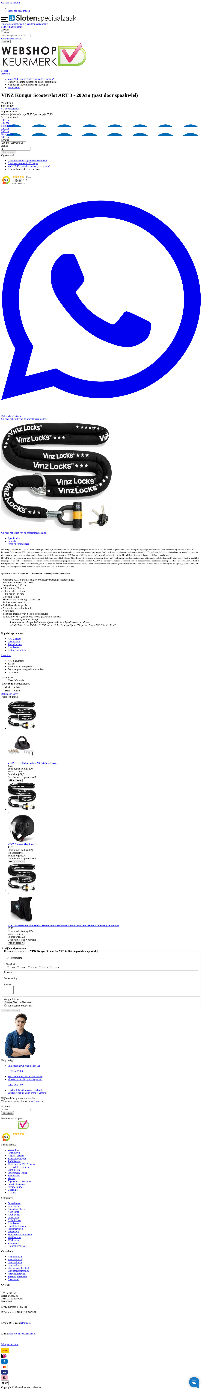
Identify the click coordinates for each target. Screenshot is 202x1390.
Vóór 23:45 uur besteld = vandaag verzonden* (31, 79)
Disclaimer (13, 1189)
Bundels (12, 541)
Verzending (13, 1150)
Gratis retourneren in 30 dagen (23, 163)
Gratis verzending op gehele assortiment (27, 160)
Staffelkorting (14, 1161)
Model (4, 70)
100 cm (5, 120)
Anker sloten (14, 641)
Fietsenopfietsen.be (17, 1276)
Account (5, 73)
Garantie (12, 1192)
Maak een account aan (19, 10)
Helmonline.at (15, 1265)
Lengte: (5, 140)
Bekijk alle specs (9, 694)
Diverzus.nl (13, 1279)
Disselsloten (14, 647)
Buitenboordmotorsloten (20, 1234)
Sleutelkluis (13, 1231)
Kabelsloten (13, 1206)
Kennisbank (14, 1175)
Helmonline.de (15, 1262)
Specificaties (14, 538)
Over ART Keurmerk (18, 1167)
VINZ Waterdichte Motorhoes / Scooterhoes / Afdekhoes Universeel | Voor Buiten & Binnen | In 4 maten (63, 925)
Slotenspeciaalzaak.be (18, 1270)
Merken (11, 1178)
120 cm (8, 124)
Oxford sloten (14, 1220)
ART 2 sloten (14, 638)
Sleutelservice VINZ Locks (21, 1164)
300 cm (5, 137)
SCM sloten (13, 1240)
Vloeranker (13, 1243)
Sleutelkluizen (15, 644)
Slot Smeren (14, 1170)
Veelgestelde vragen (17, 1172)
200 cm (8, 133)
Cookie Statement (16, 1184)
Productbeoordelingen (19, 544)
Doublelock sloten (17, 1226)
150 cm (5, 128)
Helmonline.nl (15, 1256)
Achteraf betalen (16, 1155)
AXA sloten (14, 1214)
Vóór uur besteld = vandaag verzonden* (24, 24)
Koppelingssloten (16, 1209)
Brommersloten (15, 1229)
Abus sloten (13, 1211)
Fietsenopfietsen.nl (17, 1273)
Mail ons (25, 1076)
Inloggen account (9, 1344)
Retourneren (14, 1152)
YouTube (27, 1093)
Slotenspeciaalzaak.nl (18, 1268)
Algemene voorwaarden (20, 1181)
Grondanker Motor (17, 1246)
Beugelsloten (14, 1203)
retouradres (25, 1323)
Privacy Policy (15, 1187)
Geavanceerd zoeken (11, 38)
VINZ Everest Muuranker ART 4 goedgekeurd (33, 763)
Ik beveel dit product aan (20, 1005)
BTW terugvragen (17, 1158)
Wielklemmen (14, 1237)
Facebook (25, 1090)
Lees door (6, 655)
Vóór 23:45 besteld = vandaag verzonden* (29, 166)
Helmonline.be (15, 1259)
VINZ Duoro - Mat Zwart (22, 844)
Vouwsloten (13, 1217)
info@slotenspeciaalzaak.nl (22, 1333)
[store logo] (42, 21)
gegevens (35, 1101)
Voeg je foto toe (12, 999)
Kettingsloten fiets (17, 650)
